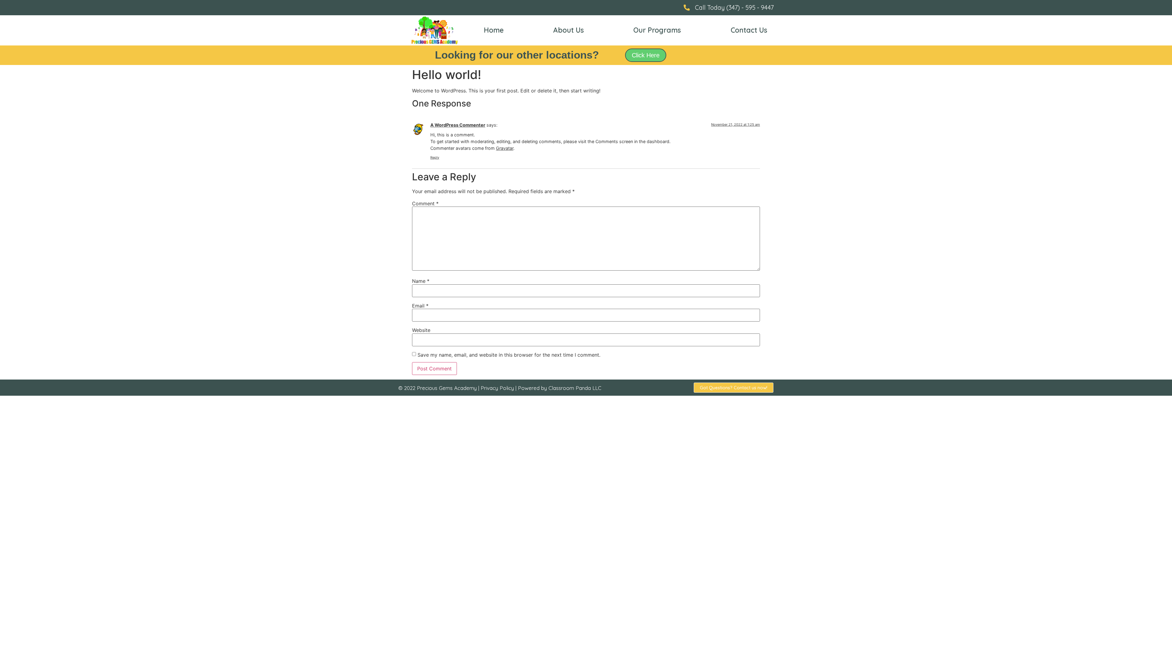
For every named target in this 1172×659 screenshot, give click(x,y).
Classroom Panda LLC (574, 388)
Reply (434, 157)
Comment (425, 203)
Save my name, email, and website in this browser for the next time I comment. (509, 354)
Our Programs (657, 30)
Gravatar (504, 148)
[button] (645, 55)
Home (494, 30)
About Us (568, 30)
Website (421, 330)
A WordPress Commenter (457, 125)
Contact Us (749, 30)
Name (420, 281)
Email (420, 305)
